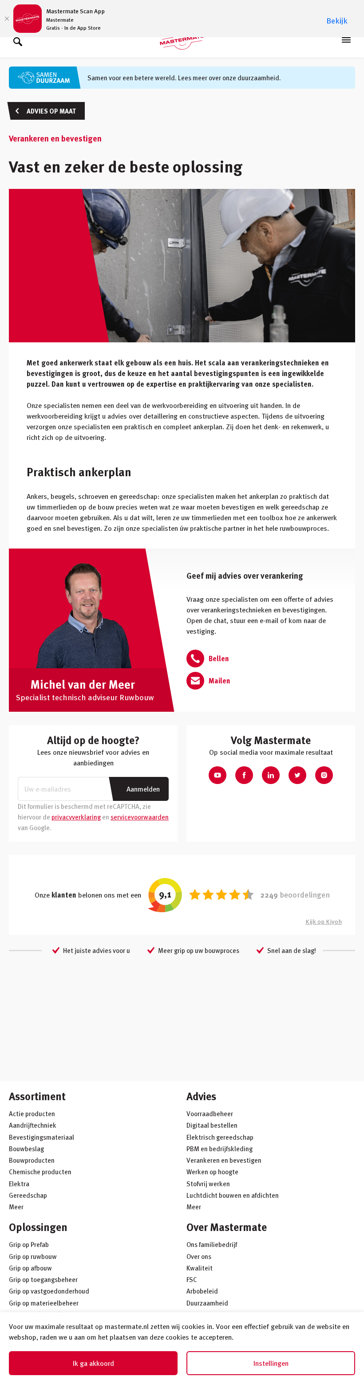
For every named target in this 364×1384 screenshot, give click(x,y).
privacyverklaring (76, 817)
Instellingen (271, 1363)
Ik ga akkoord (93, 1363)
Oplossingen (38, 1227)
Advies (201, 1096)
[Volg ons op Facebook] (244, 775)
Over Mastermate (226, 1227)
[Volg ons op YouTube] (217, 775)
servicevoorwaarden (140, 817)
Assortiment (37, 1096)
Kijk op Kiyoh (323, 921)
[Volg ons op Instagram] (324, 775)
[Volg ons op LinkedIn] (271, 775)
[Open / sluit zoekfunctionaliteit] (17, 40)
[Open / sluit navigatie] (346, 40)
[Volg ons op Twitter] (297, 775)
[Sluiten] (6, 18)
